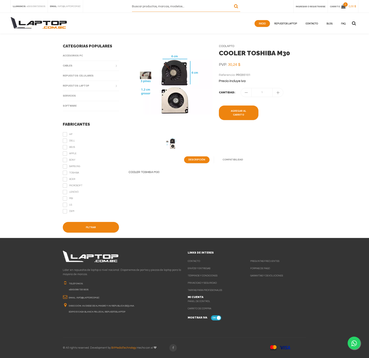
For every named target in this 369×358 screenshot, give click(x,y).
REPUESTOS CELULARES (78, 75)
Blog (329, 23)
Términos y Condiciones (202, 275)
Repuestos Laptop (285, 23)
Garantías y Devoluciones (266, 275)
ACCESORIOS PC (73, 55)
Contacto (312, 23)
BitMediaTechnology (123, 347)
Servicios (69, 95)
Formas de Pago (260, 268)
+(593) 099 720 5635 (79, 290)
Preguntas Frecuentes (264, 261)
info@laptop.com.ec (69, 6)
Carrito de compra (199, 308)
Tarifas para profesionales (205, 290)
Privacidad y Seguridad (202, 283)
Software (70, 105)
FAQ (343, 23)
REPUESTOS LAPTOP (76, 85)
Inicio (262, 23)
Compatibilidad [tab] (233, 159)
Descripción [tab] (196, 159)
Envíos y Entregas (199, 268)
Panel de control (199, 301)
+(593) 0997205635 (35, 6)
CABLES (67, 65)
